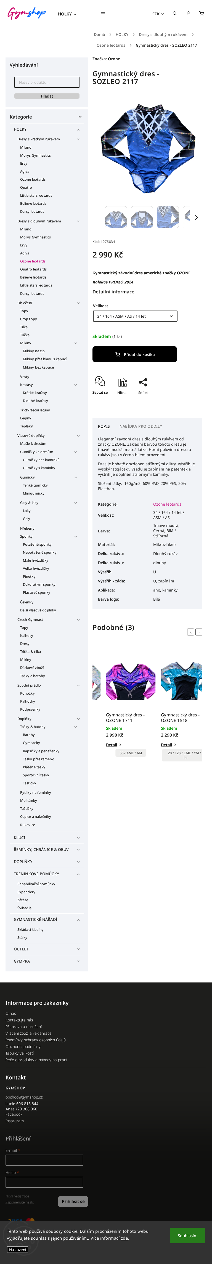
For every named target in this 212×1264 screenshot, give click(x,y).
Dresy (25, 643)
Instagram (15, 1120)
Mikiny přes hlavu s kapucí (45, 359)
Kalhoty (26, 635)
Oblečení (24, 303)
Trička (25, 335)
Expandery (26, 892)
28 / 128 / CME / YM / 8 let (175, 755)
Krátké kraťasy (35, 392)
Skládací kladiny (30, 929)
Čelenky (26, 602)
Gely (26, 518)
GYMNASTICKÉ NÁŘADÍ (35, 919)
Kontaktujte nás (19, 1020)
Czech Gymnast (30, 619)
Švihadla (24, 908)
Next (199, 632)
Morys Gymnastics (35, 155)
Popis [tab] (104, 426)
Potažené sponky (37, 544)
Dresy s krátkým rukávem (38, 139)
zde (124, 1238)
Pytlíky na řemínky (35, 792)
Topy (24, 311)
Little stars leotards (36, 195)
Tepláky (26, 426)
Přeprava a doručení (24, 1026)
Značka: (106, 58)
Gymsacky (31, 742)
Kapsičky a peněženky (41, 751)
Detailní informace (113, 291)
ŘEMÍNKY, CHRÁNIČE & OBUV (41, 849)
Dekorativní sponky (39, 584)
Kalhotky (27, 701)
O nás (11, 1013)
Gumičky (27, 477)
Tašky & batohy (33, 726)
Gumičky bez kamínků (41, 460)
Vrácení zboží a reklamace (29, 1033)
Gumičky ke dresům (36, 452)
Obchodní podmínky (23, 1046)
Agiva (25, 171)
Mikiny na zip (34, 351)
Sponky (26, 536)
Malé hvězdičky (35, 560)
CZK (156, 13)
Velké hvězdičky (36, 568)
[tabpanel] (120, 705)
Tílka (24, 327)
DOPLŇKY (23, 861)
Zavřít (185, 402)
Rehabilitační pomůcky (36, 884)
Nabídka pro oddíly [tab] (141, 426)
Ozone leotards (33, 179)
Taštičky (29, 783)
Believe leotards (33, 203)
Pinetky (29, 576)
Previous (191, 632)
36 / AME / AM (120, 753)
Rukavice (27, 824)
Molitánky (28, 800)
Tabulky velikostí (20, 1053)
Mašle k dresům (33, 443)
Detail (100, 744)
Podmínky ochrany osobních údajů (36, 1039)
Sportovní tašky (36, 775)
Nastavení (17, 1249)
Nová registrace (17, 1196)
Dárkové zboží (32, 667)
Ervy (23, 163)
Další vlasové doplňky (38, 610)
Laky (27, 510)
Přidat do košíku (139, 354)
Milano (26, 147)
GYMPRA (22, 961)
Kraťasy (26, 384)
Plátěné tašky (34, 767)
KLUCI (19, 837)
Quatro (26, 187)
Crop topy (28, 319)
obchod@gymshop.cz (24, 1097)
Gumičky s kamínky (39, 468)
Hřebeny (27, 528)
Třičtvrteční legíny (35, 410)
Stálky (22, 937)
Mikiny (25, 343)
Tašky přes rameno (38, 759)
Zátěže (22, 900)
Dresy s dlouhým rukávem (39, 221)
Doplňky (24, 718)
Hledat (47, 96)
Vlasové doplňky (31, 435)
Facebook (14, 1114)
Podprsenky (30, 709)
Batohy (29, 734)
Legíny (25, 418)
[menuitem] (70, 14)
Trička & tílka (30, 651)
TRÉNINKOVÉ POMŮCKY (36, 873)
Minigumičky (33, 493)
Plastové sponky (37, 592)
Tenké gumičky (35, 485)
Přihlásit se (73, 1201)
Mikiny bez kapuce (38, 367)
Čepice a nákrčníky (35, 816)
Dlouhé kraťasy (35, 400)
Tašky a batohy (32, 676)
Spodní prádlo (29, 685)
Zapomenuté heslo (20, 1202)
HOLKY (20, 129)
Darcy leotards (32, 211)
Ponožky (27, 693)
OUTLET (21, 949)
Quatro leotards (33, 269)
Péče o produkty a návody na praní (36, 1059)
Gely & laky (29, 502)
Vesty (25, 376)
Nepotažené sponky (40, 552)
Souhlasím (188, 1235)
